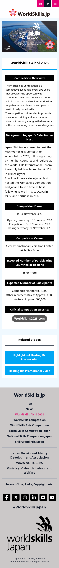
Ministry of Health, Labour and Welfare (29, 470)
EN (40, 3)
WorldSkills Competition (29, 420)
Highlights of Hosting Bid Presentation (29, 357)
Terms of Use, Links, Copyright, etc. (29, 484)
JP (47, 3)
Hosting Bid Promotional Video (29, 371)
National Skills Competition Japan (29, 436)
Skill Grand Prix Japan (29, 441)
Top (29, 403)
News (29, 409)
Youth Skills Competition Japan (29, 431)
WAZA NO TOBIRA (29, 463)
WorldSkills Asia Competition (29, 425)
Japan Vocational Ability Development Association (29, 455)
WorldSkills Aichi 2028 (29, 414)
